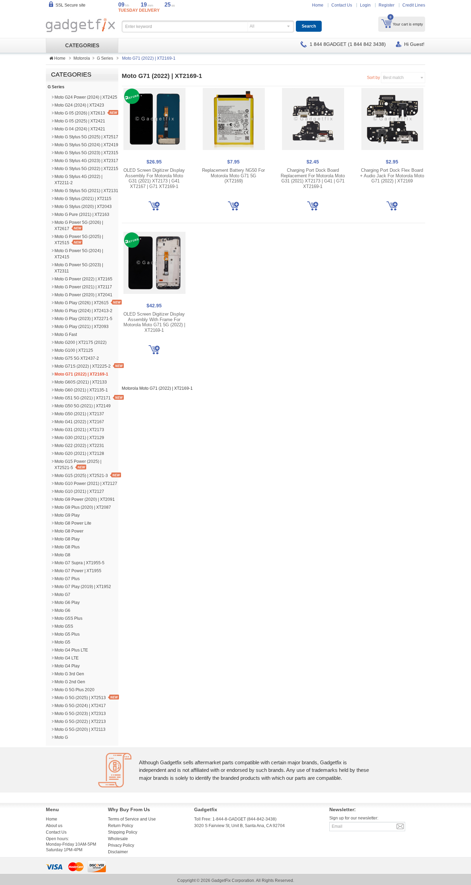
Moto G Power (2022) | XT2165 (83, 279)
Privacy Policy (121, 845)
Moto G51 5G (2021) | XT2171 (82, 398)
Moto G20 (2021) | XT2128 (79, 453)
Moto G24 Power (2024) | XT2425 (85, 97)
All (252, 26)
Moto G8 (62, 555)
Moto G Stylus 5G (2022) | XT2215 (86, 168)
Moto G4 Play (67, 666)
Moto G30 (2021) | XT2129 (79, 437)
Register (386, 5)
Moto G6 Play (67, 602)
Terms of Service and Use (132, 819)
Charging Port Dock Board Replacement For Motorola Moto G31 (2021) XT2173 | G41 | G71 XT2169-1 (313, 178)
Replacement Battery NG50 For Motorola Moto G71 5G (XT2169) (233, 175)
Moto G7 (62, 594)
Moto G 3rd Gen (69, 674)
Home (317, 5)
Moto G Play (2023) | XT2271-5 (83, 318)
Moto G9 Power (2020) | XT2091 (84, 499)
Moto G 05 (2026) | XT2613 (79, 113)
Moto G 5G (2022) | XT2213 (80, 721)
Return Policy (120, 825)
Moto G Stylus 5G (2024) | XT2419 (86, 144)
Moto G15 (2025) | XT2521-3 (81, 475)
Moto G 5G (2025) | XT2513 (80, 697)
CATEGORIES (82, 45)
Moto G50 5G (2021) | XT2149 (82, 406)
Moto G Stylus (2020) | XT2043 (83, 206)
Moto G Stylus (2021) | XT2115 (82, 198)
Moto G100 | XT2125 (73, 350)
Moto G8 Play (67, 539)
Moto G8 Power (68, 531)
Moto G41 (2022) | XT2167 (79, 421)
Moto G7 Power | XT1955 (77, 570)
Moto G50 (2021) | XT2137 (79, 413)
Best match (393, 77)
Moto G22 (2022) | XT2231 (79, 445)
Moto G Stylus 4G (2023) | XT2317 (86, 160)
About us (54, 825)
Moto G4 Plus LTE (71, 650)
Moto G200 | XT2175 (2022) (80, 342)
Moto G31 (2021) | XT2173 (79, 429)
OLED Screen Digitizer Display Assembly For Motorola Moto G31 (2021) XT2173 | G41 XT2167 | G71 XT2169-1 (154, 178)
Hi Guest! (414, 44)
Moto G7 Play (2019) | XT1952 (82, 586)
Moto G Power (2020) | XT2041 (83, 294)
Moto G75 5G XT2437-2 (76, 358)
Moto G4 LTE (66, 658)
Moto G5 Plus (67, 634)
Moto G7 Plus (67, 578)
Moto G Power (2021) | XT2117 (83, 287)
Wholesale (118, 838)
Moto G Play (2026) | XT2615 (81, 302)
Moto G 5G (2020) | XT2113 (80, 729)
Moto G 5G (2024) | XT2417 (80, 705)
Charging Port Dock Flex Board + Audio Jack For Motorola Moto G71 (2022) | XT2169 (392, 175)
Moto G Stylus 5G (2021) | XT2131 (86, 190)
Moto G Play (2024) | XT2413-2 (83, 310)
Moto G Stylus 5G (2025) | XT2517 (86, 137)
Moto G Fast (65, 334)
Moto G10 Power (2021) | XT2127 (85, 483)
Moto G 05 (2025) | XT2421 (79, 121)
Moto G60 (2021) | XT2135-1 (81, 390)
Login (365, 5)
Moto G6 (62, 610)
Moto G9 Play (67, 515)
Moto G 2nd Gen (69, 681)
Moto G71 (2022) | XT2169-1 (81, 374)
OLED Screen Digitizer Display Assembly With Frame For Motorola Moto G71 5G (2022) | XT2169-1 (154, 322)
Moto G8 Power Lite (72, 523)
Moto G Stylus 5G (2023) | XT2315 (86, 152)
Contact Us (341, 5)
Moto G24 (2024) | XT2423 (79, 105)
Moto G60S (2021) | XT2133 (80, 382)
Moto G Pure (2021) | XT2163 (81, 214)
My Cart (386, 23)
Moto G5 (62, 642)
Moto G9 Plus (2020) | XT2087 (82, 507)
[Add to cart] (154, 206)
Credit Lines (413, 5)
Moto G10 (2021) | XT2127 (79, 491)
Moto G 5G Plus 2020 (74, 689)
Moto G (61, 737)
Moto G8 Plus (67, 547)
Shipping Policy (122, 832)
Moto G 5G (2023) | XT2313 (80, 713)
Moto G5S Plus (68, 618)
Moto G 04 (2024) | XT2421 (79, 129)
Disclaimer (118, 851)
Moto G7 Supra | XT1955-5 (79, 562)
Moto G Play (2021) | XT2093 (81, 326)
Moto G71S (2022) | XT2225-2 (82, 366)
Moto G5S (63, 626)
